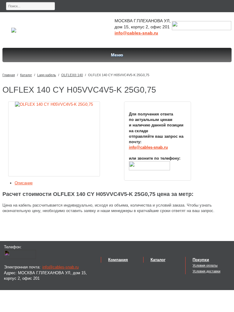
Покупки (201, 259)
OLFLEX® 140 (72, 75)
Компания (118, 259)
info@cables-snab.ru (136, 32)
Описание (24, 183)
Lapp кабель (46, 75)
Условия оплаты (205, 265)
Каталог (26, 75)
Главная (8, 75)
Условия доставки (206, 271)
